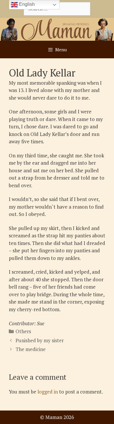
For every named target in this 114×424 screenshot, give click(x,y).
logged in (47, 391)
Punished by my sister (39, 340)
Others (23, 331)
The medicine (30, 349)
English (26, 4)
